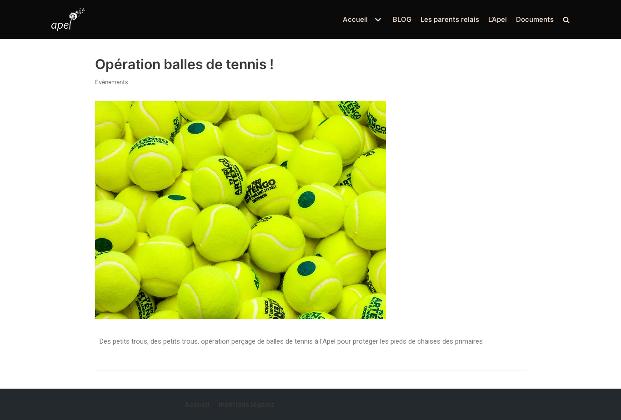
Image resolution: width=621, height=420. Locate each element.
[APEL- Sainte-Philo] (68, 19)
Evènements (111, 82)
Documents (535, 19)
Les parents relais (450, 19)
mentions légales (247, 404)
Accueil (197, 404)
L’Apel (497, 19)
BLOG (402, 19)
